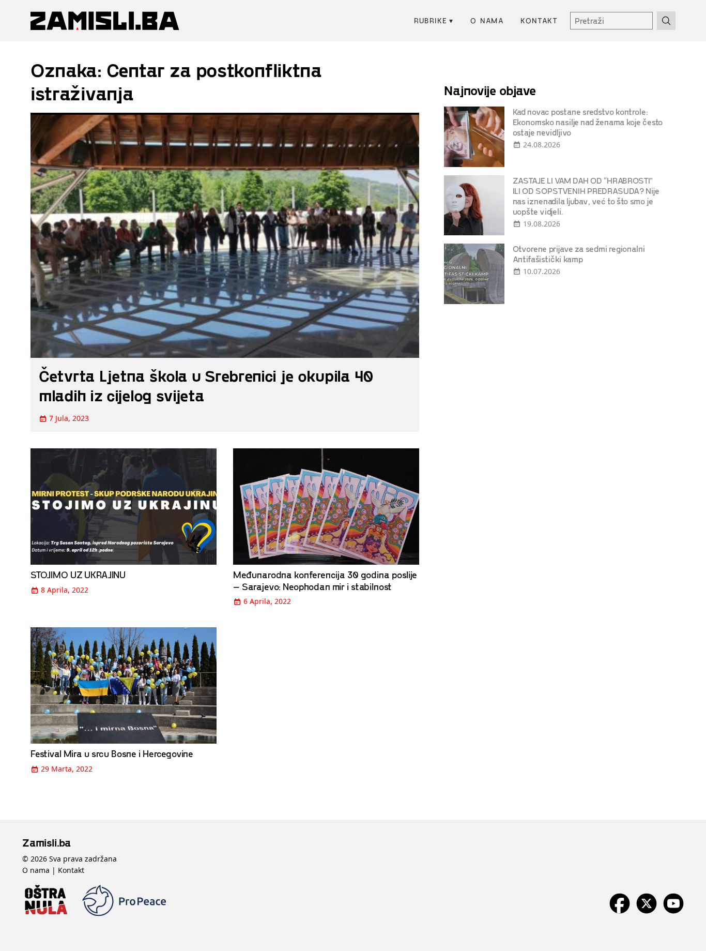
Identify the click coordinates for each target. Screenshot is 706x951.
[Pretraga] (666, 20)
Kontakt (539, 20)
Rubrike (434, 20)
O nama (487, 20)
